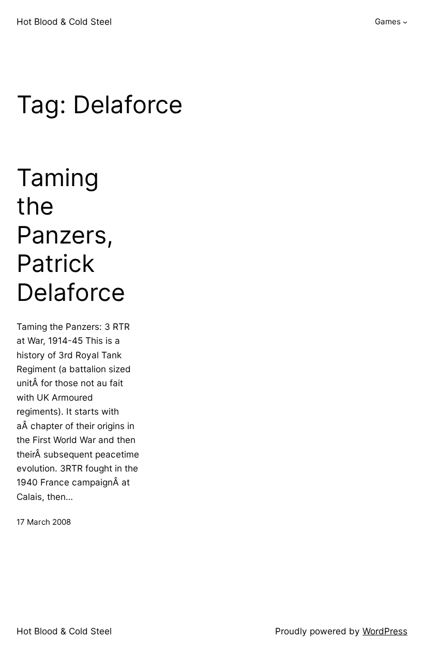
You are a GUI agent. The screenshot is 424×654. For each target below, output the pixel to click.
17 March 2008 (44, 522)
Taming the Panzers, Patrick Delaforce (71, 235)
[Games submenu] (405, 22)
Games (388, 21)
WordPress (384, 631)
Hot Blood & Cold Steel (64, 21)
